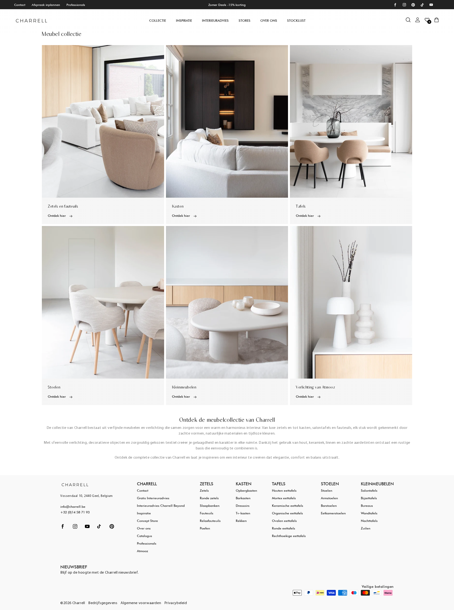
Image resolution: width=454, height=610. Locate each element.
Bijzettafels (369, 498)
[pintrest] (413, 5)
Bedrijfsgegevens (103, 603)
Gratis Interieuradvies (153, 498)
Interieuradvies (215, 20)
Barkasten (243, 498)
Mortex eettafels (284, 498)
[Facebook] (395, 5)
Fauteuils (206, 513)
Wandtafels (369, 513)
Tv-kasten (243, 513)
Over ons (268, 20)
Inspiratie (144, 513)
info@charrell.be (72, 506)
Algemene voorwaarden (141, 603)
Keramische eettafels (287, 506)
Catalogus (144, 536)
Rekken (241, 521)
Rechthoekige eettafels (289, 536)
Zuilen (365, 528)
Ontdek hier (57, 216)
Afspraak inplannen (46, 5)
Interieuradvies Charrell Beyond (161, 506)
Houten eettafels (284, 490)
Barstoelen (329, 506)
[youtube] (431, 5)
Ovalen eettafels (284, 521)
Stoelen (326, 490)
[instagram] (404, 5)
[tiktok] (422, 5)
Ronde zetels (209, 498)
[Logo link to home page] (75, 484)
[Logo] (31, 20)
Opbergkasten (246, 490)
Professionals (75, 5)
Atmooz (142, 551)
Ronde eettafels (283, 528)
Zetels (204, 490)
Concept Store (147, 521)
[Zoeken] (410, 22)
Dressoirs (242, 506)
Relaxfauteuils (210, 521)
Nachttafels (369, 521)
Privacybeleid (175, 603)
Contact (19, 5)
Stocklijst (296, 20)
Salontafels (369, 490)
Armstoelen (329, 498)
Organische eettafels (287, 513)
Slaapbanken (209, 506)
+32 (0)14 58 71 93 (75, 512)
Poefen (205, 528)
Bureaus (367, 506)
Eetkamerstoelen (333, 513)
